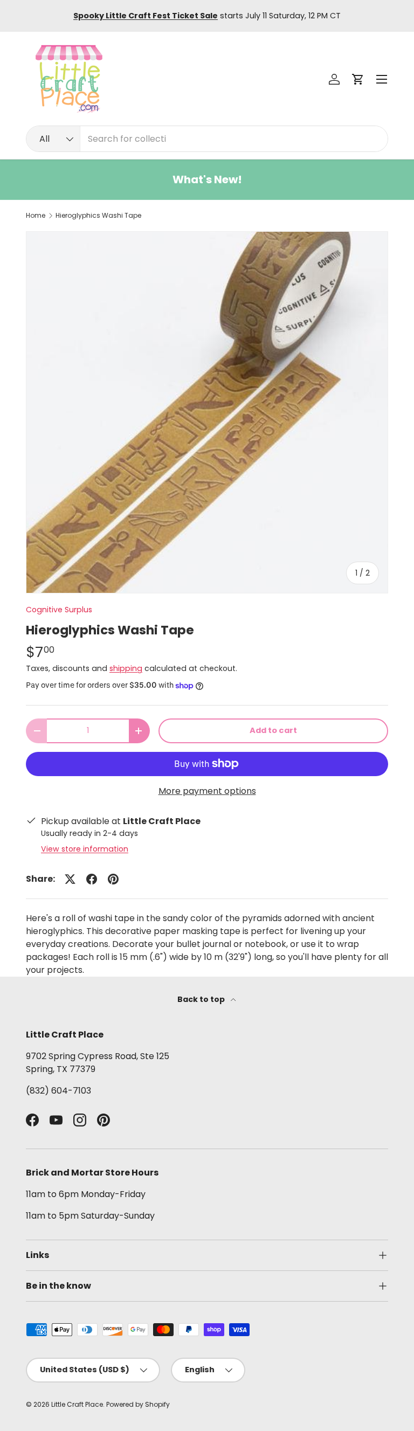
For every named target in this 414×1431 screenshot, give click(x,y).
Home (35, 215)
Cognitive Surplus (59, 609)
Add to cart (273, 730)
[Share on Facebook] (91, 879)
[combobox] (207, 138)
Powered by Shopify (138, 1404)
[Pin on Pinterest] (113, 879)
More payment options (207, 791)
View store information (84, 849)
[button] (358, 79)
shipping (125, 668)
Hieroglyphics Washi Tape (98, 215)
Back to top (201, 999)
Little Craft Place (77, 1404)
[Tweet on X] (70, 879)
